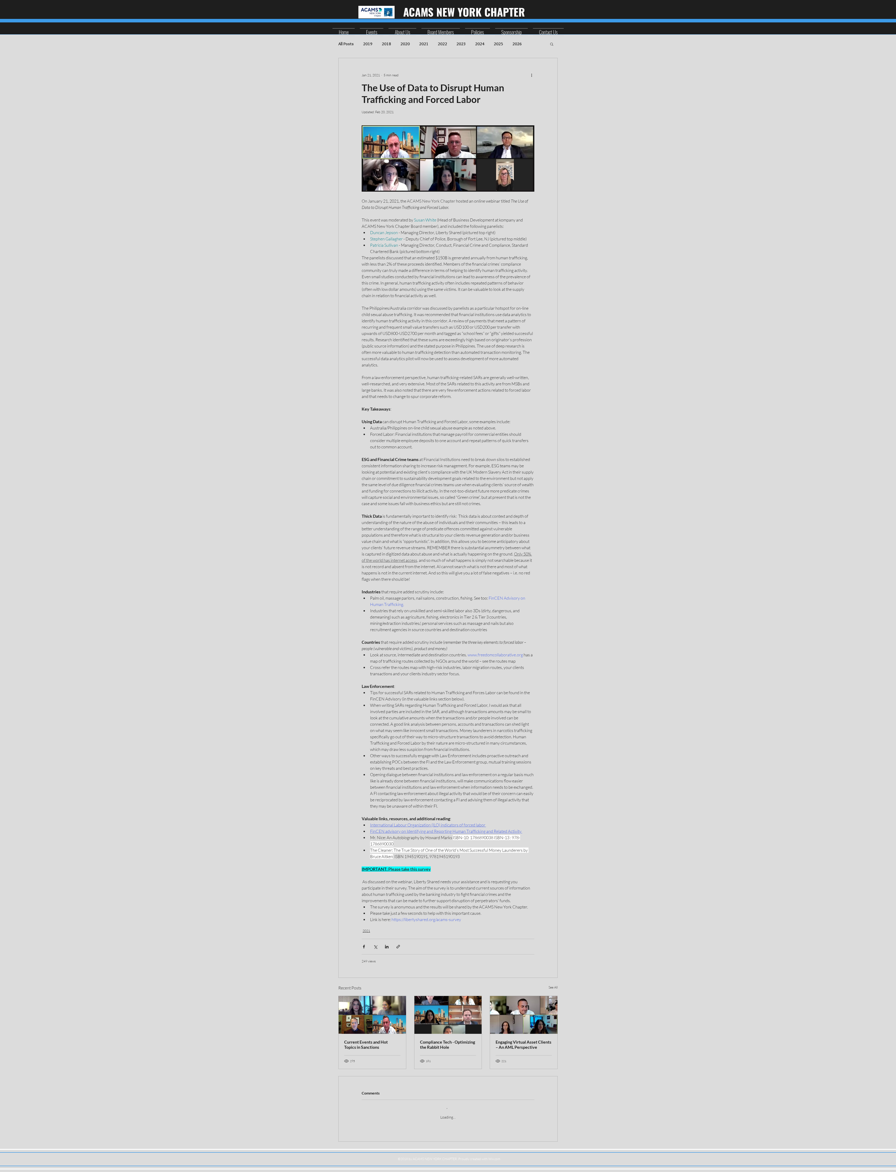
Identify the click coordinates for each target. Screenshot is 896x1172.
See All (553, 987)
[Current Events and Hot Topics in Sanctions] (372, 1015)
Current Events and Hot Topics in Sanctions (366, 1044)
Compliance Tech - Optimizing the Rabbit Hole (447, 1044)
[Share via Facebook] (364, 946)
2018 (386, 43)
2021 (423, 43)
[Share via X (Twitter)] (375, 946)
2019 (367, 43)
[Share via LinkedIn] (387, 946)
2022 (442, 43)
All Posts (346, 43)
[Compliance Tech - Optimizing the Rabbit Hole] (448, 1015)
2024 (479, 43)
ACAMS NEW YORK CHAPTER (464, 12)
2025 (498, 43)
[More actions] (531, 75)
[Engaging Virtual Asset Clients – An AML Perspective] (523, 1015)
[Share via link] (398, 946)
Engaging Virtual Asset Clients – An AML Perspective (523, 1044)
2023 (461, 43)
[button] (552, 44)
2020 (405, 43)
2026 (517, 43)
